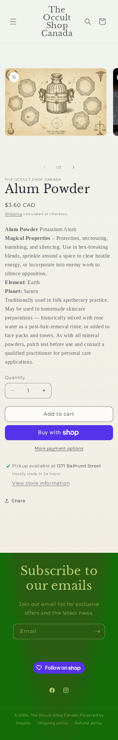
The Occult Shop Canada (54, 715)
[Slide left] (44, 167)
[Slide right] (73, 167)
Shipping (13, 214)
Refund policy (88, 723)
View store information (40, 483)
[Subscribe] (97, 631)
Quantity (15, 377)
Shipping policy (53, 723)
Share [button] (18, 501)
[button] (13, 21)
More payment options (59, 448)
